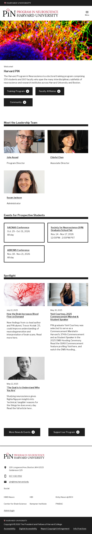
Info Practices (79, 529)
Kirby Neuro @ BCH (64, 497)
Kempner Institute (38, 504)
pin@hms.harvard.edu (19, 482)
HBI (31, 497)
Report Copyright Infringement (55, 529)
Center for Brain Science (15, 504)
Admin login (9, 510)
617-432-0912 (15, 476)
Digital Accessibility (28, 529)
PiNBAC (59, 504)
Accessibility (9, 529)
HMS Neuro (9, 497)
